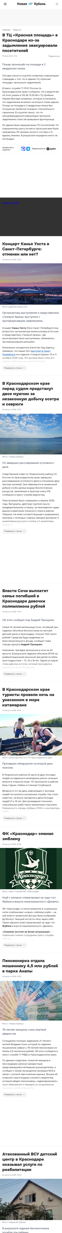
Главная (6, 29)
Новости (17, 29)
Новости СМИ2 (10, 202)
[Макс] (23, 149)
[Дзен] (51, 148)
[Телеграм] (28, 149)
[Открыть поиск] (57, 4)
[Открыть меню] (5, 4)
